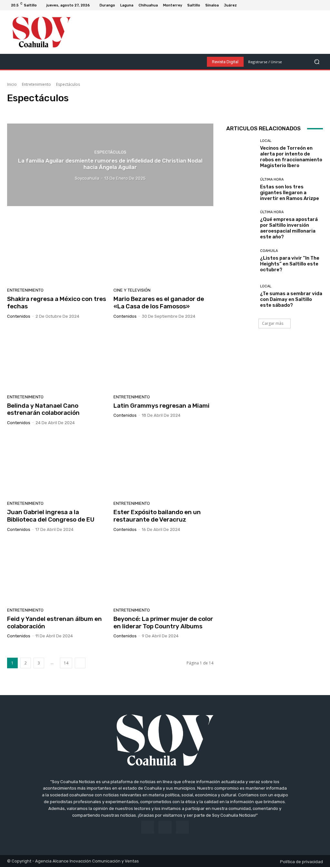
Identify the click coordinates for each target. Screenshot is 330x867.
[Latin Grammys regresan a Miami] (163, 358)
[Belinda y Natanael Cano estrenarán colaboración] (57, 358)
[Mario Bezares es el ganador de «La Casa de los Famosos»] (163, 252)
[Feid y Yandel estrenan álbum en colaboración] (57, 572)
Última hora (272, 179)
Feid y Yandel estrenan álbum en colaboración (54, 622)
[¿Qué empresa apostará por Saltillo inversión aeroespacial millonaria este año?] (240, 224)
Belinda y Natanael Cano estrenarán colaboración (43, 409)
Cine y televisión (24, 110)
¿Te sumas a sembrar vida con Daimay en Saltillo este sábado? (291, 299)
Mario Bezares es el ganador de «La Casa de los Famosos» (158, 302)
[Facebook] (305, 5)
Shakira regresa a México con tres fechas (56, 302)
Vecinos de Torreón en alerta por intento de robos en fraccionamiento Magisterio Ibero (291, 156)
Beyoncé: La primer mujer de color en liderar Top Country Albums (163, 622)
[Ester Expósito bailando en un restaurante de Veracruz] (163, 465)
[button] (316, 61)
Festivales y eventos (91, 110)
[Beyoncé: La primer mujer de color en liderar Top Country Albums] (163, 572)
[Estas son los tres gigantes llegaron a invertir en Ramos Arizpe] (240, 189)
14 (66, 663)
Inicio (12, 84)
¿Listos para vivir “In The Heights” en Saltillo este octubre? (289, 264)
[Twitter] (320, 5)
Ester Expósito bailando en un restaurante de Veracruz (157, 515)
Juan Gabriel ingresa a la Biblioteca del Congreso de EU (50, 515)
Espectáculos (56, 110)
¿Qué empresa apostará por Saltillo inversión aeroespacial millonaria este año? (289, 228)
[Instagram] (312, 5)
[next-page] (80, 663)
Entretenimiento (36, 84)
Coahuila (269, 251)
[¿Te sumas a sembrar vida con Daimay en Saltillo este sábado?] (240, 296)
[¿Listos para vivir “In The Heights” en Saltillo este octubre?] (240, 260)
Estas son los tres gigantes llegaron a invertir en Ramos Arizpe (289, 192)
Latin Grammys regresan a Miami (161, 405)
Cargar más (272, 323)
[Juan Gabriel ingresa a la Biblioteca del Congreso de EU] (57, 465)
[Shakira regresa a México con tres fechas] (57, 252)
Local (265, 141)
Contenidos (18, 316)
